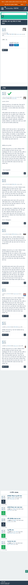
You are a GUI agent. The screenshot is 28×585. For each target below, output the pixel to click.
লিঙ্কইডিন (16, 45)
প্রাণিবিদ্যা (8, 34)
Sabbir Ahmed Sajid (10, 499)
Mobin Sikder (7, 583)
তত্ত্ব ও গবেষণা (16, 531)
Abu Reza (9, 521)
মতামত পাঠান (3, 581)
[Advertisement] (14, 68)
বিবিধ (14, 543)
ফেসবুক (11, 45)
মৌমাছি (3, 39)
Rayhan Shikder (13, 533)
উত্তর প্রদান (7, 97)
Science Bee (7, 583)
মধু (6, 39)
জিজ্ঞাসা (13, 34)
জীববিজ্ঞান (13, 497)
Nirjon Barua (9, 510)
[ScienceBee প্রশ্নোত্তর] (11, 8)
